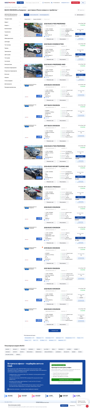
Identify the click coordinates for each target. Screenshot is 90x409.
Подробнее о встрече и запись (66, 379)
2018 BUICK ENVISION (52, 85)
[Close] (87, 400)
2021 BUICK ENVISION (52, 268)
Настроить (79, 405)
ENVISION (24, 7)
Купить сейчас (34, 14)
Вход (83, 2)
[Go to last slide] (25, 30)
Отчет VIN (47, 36)
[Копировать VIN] (55, 26)
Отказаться (72, 405)
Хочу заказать (63, 39)
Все (26, 14)
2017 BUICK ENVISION (52, 105)
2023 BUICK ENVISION (52, 289)
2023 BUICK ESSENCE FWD (54, 44)
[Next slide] (41, 30)
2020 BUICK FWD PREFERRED (54, 24)
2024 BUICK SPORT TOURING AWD (56, 166)
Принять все (64, 405)
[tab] (24, 36)
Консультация (75, 2)
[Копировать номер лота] (66, 26)
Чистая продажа (44, 14)
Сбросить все (46, 19)
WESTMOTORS (7, 7)
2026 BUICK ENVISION (52, 207)
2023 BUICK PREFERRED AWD (54, 64)
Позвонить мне (50, 39)
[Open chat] (87, 406)
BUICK (19, 7)
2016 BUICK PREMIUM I (52, 187)
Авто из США (14, 7)
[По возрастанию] (75, 15)
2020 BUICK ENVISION (52, 309)
